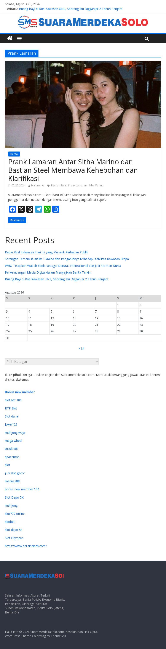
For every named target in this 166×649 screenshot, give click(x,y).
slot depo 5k (13, 530)
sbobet (10, 522)
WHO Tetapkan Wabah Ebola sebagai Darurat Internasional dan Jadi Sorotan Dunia (63, 266)
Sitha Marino (96, 185)
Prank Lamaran (77, 185)
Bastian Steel (59, 185)
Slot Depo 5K (14, 497)
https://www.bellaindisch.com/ (26, 546)
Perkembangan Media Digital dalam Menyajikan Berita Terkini (62, 7)
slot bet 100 (13, 400)
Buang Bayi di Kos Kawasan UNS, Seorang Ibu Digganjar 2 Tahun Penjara (56, 279)
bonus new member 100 (22, 489)
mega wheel (13, 441)
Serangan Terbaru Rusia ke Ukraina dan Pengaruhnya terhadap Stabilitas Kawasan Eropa (67, 259)
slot (7, 465)
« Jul (81, 348)
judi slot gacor (15, 473)
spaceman (12, 457)
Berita (14, 154)
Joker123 (11, 424)
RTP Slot (11, 408)
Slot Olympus (14, 538)
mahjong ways (15, 432)
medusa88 (12, 481)
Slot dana (11, 416)
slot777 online (15, 514)
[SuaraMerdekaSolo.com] (10, 38)
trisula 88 (11, 449)
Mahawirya (37, 185)
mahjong (11, 505)
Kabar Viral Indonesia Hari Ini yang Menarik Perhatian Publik (46, 252)
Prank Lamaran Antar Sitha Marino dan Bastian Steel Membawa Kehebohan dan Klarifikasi (73, 170)
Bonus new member (20, 392)
